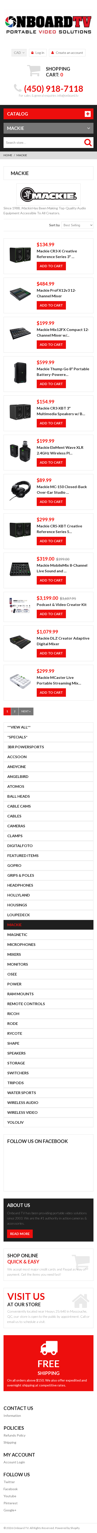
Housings (17, 905)
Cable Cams (19, 806)
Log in (40, 53)
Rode (12, 1023)
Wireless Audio (22, 1102)
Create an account (69, 53)
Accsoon (17, 756)
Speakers (16, 1053)
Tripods (15, 1082)
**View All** (19, 727)
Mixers (14, 954)
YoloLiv (15, 1122)
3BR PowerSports (25, 747)
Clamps (15, 835)
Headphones (20, 885)
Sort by (54, 225)
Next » (26, 711)
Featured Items (23, 855)
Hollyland (18, 895)
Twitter (9, 1482)
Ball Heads (18, 796)
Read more (20, 1234)
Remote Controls (26, 1003)
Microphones (21, 944)
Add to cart (51, 266)
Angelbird (17, 776)
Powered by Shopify (67, 1528)
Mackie (14, 924)
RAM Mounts (20, 993)
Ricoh (13, 1013)
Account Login (14, 1462)
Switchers (18, 1073)
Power (14, 984)
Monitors (17, 964)
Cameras (16, 826)
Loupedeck (18, 914)
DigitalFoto (20, 845)
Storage (16, 1063)
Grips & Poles (20, 875)
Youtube (10, 1496)
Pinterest (11, 1503)
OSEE (12, 974)
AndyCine (16, 766)
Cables (14, 816)
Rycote (14, 1033)
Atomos (15, 786)
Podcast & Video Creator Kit (62, 604)
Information (12, 1416)
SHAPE (13, 1043)
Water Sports (21, 1092)
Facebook (11, 1489)
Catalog (17, 113)
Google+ (10, 1510)
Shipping (10, 1442)
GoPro (14, 865)
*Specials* (17, 737)
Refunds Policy (14, 1435)
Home (8, 155)
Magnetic (17, 934)
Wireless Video (22, 1112)
